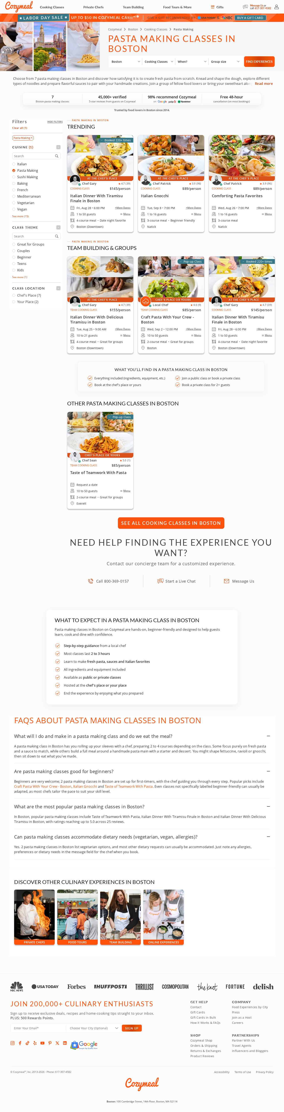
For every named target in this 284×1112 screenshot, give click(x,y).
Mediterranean (29, 196)
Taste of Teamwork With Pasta (129, 786)
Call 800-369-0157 (112, 581)
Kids (20, 270)
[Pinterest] (50, 1043)
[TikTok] (27, 1043)
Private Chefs (93, 7)
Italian (22, 164)
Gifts (219, 7)
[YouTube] (42, 1043)
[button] (55, 121)
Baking (22, 183)
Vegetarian (25, 202)
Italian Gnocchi (85, 786)
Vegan (22, 209)
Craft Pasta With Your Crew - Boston (43, 786)
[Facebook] (20, 1043)
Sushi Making (27, 177)
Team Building (133, 7)
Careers (237, 1023)
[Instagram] (12, 1043)
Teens (21, 263)
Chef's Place (29, 295)
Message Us (256, 5)
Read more (264, 83)
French (22, 190)
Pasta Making (27, 170)
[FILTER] (36, 147)
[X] (57, 1043)
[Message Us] (246, 7)
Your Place (27, 301)
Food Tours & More (177, 7)
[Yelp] (35, 1043)
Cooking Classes (52, 7)
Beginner (24, 257)
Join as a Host (242, 1017)
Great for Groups (30, 244)
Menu (126, 214)
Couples (23, 250)
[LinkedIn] (65, 1043)
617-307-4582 (263, 8)
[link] (242, 304)
